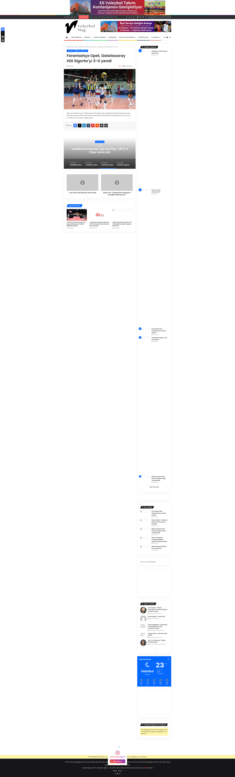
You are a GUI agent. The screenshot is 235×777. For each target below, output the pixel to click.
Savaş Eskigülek (152, 630)
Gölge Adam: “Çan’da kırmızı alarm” (157, 634)
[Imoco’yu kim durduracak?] (145, 258)
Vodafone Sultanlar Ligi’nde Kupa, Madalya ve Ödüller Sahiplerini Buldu (76, 224)
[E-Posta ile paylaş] (101, 125)
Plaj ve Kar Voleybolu (127, 37)
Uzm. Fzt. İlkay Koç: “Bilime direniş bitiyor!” (157, 641)
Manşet (79, 51)
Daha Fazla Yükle (154, 487)
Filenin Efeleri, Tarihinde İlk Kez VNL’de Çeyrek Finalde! (159, 522)
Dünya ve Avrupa (99, 37)
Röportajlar (143, 37)
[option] (100, 150)
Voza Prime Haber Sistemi (117, 768)
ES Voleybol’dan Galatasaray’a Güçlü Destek (159, 331)
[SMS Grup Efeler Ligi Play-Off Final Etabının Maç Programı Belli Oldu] (123, 214)
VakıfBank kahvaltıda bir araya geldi (99, 151)
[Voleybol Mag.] (81, 27)
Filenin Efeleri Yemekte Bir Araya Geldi (159, 547)
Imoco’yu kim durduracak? (156, 191)
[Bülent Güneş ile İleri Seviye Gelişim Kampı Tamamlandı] (145, 479)
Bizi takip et (117, 761)
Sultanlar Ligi (82, 47)
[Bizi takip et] (117, 754)
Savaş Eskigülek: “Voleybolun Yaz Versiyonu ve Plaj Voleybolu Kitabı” (157, 626)
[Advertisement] (154, 582)
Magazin (113, 37)
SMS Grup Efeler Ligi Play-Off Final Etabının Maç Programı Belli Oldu (122, 224)
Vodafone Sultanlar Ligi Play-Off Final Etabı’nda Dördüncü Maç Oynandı (99, 224)
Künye (120, 770)
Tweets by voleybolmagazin (148, 562)
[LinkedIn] (84, 125)
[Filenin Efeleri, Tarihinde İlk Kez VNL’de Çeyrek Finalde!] (145, 522)
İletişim (115, 770)
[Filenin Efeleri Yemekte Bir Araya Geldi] (145, 549)
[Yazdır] (106, 125)
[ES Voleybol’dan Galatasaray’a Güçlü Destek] (145, 331)
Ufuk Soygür (152, 613)
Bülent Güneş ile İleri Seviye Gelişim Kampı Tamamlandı (159, 478)
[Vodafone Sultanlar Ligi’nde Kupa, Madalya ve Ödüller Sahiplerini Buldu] (77, 214)
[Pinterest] (93, 125)
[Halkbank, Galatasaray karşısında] (145, 119)
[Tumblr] (88, 125)
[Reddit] (97, 125)
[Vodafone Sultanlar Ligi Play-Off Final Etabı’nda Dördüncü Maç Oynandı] (100, 214)
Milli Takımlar (76, 37)
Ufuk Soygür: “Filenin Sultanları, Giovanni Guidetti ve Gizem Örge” (157, 609)
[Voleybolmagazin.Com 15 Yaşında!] (145, 405)
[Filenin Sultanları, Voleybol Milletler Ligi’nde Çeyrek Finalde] (145, 540)
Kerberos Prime (130, 768)
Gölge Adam (152, 637)
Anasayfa (70, 47)
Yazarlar (155, 37)
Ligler (88, 37)
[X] (79, 125)
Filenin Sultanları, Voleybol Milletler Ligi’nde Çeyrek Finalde (106, 17)
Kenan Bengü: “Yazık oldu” (156, 616)
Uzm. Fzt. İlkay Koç (153, 644)
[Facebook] (75, 125)
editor (150, 618)
